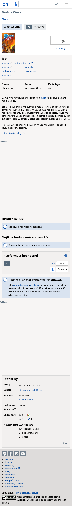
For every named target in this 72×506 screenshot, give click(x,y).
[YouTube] (23, 453)
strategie (6, 62)
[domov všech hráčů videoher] (5, 3)
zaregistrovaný (20, 284)
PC (28, 26)
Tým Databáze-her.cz (26, 492)
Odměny (9, 477)
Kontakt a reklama (14, 486)
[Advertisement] (36, 176)
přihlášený (35, 284)
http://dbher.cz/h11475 (30, 389)
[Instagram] (16, 453)
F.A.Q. (7, 471)
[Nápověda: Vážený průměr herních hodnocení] (65, 255)
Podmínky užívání (14, 483)
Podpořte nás (12, 480)
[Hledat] (56, 3)
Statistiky (9, 465)
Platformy (60, 48)
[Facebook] (10, 453)
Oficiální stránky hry (12, 133)
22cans (5, 19)
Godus (44, 97)
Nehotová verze (12, 26)
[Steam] (4, 453)
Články (8, 462)
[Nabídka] (67, 3)
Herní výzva (11, 468)
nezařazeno (30, 70)
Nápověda (10, 474)
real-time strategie (22, 62)
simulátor (29, 66)
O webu (9, 459)
